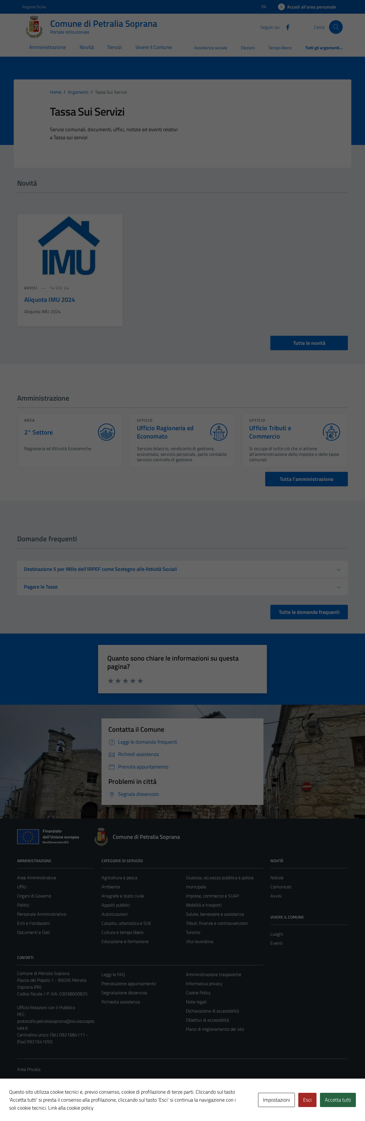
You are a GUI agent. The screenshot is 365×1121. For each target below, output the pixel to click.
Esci (307, 1100)
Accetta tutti (338, 1100)
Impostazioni (276, 1100)
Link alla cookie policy (71, 1108)
